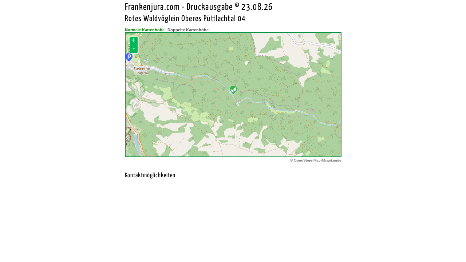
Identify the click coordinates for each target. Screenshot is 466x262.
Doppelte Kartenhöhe (188, 30)
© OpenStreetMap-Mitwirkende (315, 160)
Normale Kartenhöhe (145, 30)
